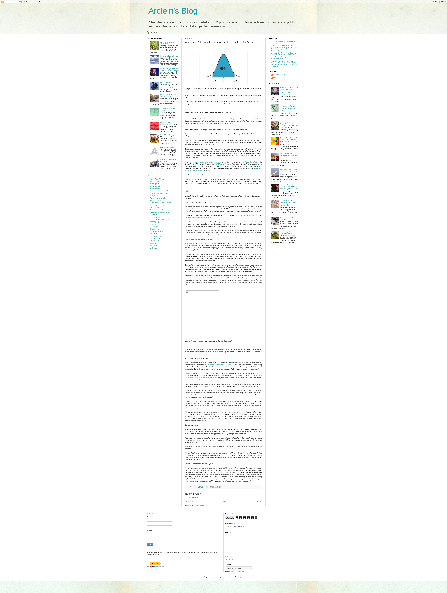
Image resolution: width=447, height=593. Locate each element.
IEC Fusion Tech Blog (157, 205)
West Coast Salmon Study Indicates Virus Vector (168, 95)
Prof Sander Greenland (249, 162)
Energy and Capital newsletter (159, 191)
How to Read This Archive (158, 179)
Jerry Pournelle (155, 207)
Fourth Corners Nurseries (158, 198)
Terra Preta (153, 234)
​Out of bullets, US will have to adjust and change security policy (289, 170)
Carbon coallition (155, 186)
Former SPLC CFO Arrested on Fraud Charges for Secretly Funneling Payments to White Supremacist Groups (289, 91)
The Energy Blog (155, 236)
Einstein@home (155, 188)
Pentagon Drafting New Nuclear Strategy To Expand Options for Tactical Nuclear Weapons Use (289, 187)
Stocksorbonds (155, 229)
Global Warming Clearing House (160, 203)
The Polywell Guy (155, 238)
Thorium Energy (155, 241)
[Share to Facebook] (218, 487)
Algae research (155, 181)
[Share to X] (215, 487)
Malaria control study (156, 210)
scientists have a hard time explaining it (198, 217)
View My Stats (229, 559)
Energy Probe (154, 196)
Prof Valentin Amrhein (213, 162)
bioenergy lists (154, 184)
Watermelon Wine (165, 122)
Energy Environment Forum (159, 193)
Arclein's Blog (173, 10)
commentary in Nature (196, 162)
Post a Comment (193, 497)
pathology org (154, 222)
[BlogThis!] (213, 487)
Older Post (258, 502)
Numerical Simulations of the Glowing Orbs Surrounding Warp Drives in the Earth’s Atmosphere (289, 140)
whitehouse (153, 248)
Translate (241, 571)
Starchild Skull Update (167, 147)
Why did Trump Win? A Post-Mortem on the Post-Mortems (169, 69)
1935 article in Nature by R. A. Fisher (218, 365)
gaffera (227, 577)
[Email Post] (207, 487)
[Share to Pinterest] (220, 487)
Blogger (240, 577)
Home (224, 502)
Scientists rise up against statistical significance (213, 175)
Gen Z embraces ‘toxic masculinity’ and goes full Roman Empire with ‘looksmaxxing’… (288, 203)
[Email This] (211, 487)
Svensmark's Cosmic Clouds (169, 56)
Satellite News (154, 226)
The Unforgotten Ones (280, 75)
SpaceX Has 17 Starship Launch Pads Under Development (283, 57)
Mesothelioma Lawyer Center (159, 212)
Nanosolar (153, 215)
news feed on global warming (159, 219)
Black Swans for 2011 (166, 82)
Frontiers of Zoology (156, 200)
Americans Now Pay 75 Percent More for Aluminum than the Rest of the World (283, 53)
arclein (275, 78)
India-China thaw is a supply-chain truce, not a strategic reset (289, 155)
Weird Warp (154, 245)
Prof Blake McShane (222, 164)
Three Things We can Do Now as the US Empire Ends (289, 232)
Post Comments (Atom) (201, 505)
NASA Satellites (155, 217)
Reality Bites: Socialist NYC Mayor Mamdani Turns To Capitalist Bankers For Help (289, 123)
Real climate (154, 224)
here (231, 123)
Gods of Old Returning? (167, 135)
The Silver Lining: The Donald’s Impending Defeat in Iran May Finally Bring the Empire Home (289, 107)
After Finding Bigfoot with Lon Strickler (167, 43)
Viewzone (153, 243)
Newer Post (189, 502)
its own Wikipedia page (246, 215)
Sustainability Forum (156, 231)
